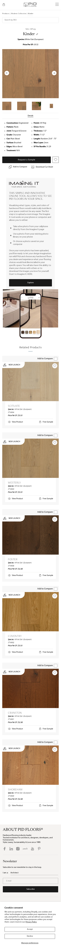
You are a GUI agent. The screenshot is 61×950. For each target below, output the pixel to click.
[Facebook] (4, 848)
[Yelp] (25, 848)
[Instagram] (18, 848)
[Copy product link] (37, 34)
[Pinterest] (39, 848)
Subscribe (31, 889)
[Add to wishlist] (54, 365)
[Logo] (30, 5)
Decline (30, 936)
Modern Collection (18, 13)
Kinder (29, 34)
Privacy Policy (31, 922)
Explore (31, 283)
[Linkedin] (11, 848)
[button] (57, 4)
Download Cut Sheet (44, 167)
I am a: (5, 873)
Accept (30, 929)
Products (5, 13)
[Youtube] (32, 848)
